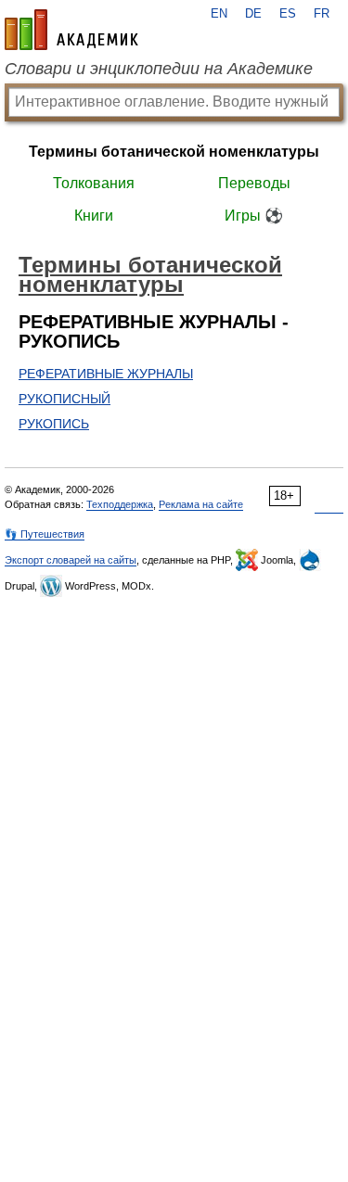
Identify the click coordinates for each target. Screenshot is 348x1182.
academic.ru (71, 29)
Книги (93, 215)
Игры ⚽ (254, 215)
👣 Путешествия (44, 534)
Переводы (254, 183)
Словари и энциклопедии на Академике (159, 68)
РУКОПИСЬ (54, 423)
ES (287, 13)
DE (253, 13)
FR (321, 13)
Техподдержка (119, 504)
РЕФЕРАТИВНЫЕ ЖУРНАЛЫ (106, 373)
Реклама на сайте (201, 504)
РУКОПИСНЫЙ (64, 398)
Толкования (94, 183)
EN (219, 13)
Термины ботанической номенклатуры (174, 151)
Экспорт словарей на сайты (70, 560)
